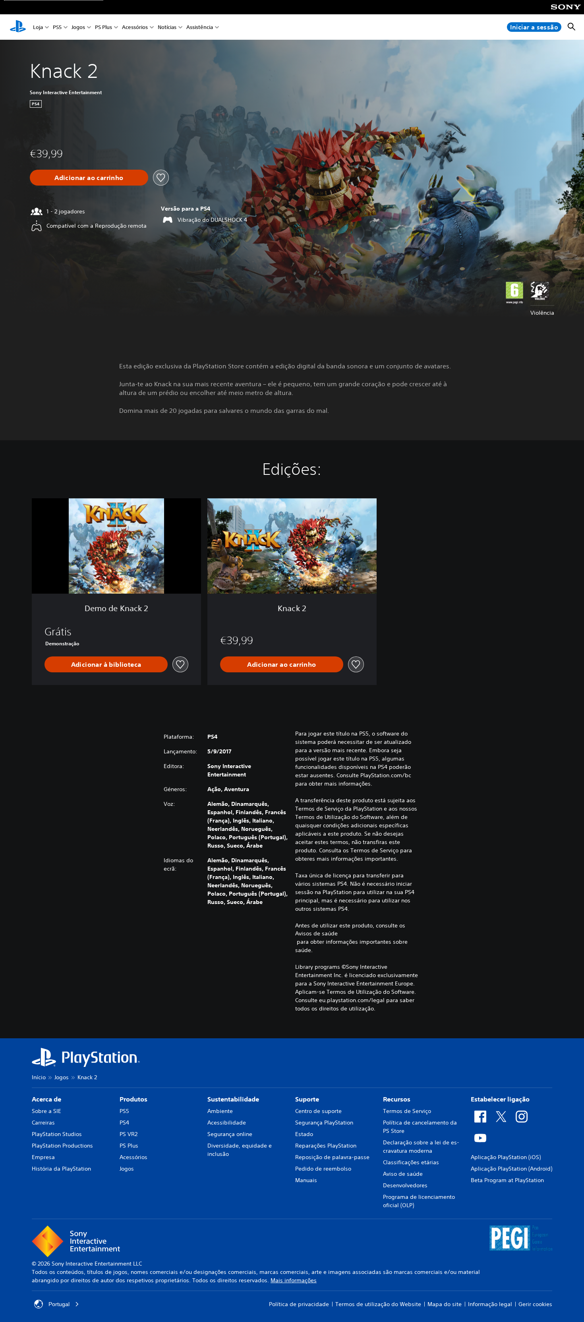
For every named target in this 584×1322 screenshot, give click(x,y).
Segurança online (229, 1134)
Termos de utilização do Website (378, 1304)
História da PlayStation (61, 1168)
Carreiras (43, 1122)
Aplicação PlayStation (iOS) (506, 1157)
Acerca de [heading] (46, 1099)
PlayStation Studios (57, 1134)
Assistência (199, 27)
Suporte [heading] (307, 1099)
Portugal (59, 1304)
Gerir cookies (535, 1304)
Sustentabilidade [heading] (233, 1099)
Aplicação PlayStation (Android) (511, 1168)
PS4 (124, 1122)
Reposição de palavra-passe (332, 1157)
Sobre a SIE (46, 1111)
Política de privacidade (299, 1304)
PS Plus (103, 27)
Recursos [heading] (396, 1099)
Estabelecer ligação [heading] (500, 1099)
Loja (38, 27)
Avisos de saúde (316, 933)
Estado (304, 1134)
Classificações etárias (411, 1162)
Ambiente (220, 1111)
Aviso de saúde (403, 1173)
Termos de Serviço (407, 1111)
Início (39, 1077)
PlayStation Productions (62, 1145)
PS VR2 (128, 1134)
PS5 (57, 27)
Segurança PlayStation (324, 1122)
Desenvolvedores (405, 1185)
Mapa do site (444, 1304)
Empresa (43, 1157)
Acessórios (135, 27)
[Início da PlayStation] (18, 27)
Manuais (306, 1180)
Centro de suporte (318, 1111)
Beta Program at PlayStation (507, 1180)
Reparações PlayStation (325, 1145)
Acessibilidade (226, 1122)
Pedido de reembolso (323, 1168)
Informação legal (490, 1304)
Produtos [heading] (133, 1099)
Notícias (167, 27)
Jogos (78, 27)
